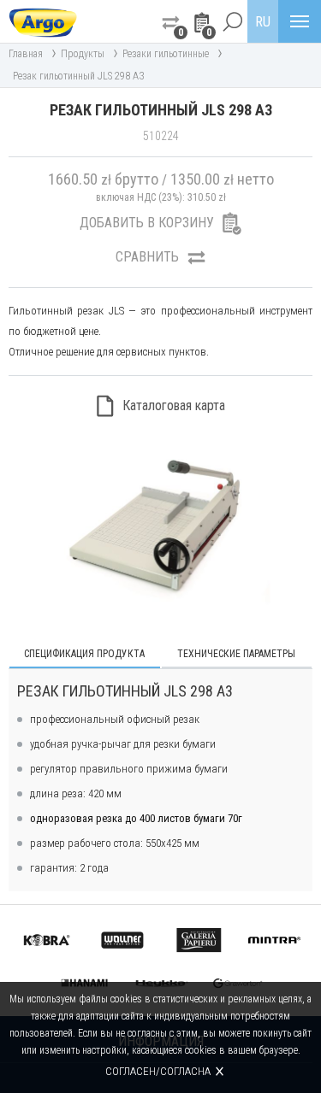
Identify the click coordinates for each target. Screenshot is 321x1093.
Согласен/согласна (158, 1071)
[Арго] (43, 21)
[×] (232, 21)
